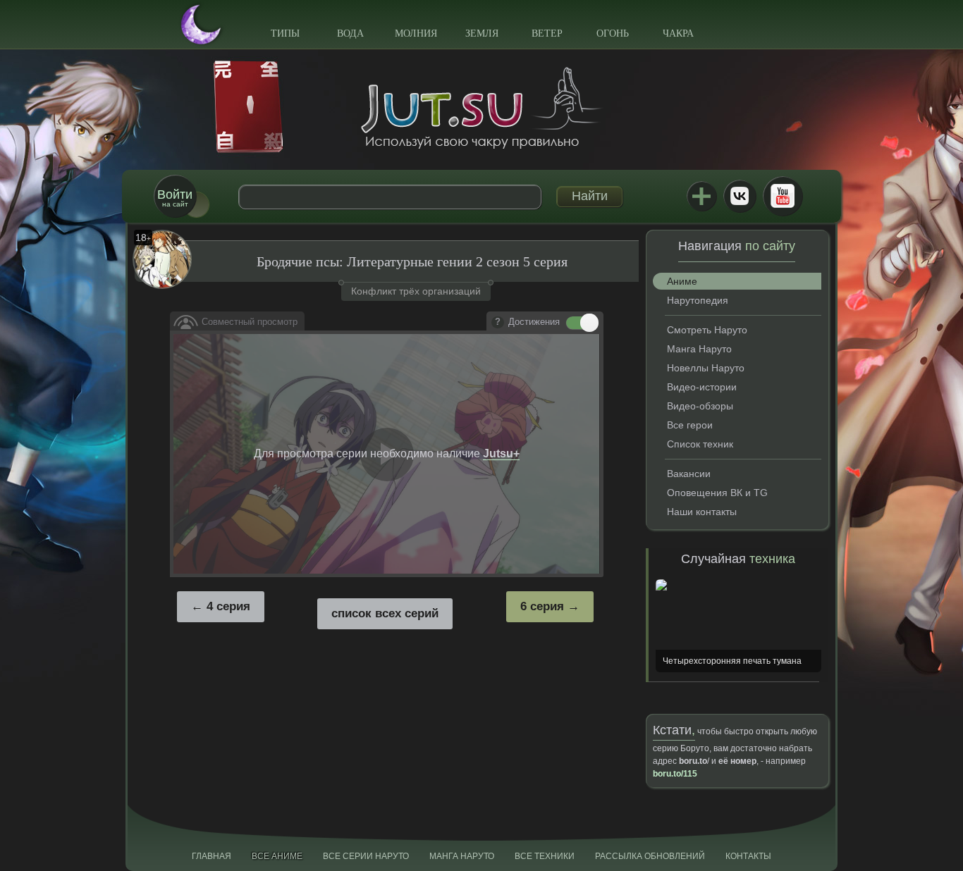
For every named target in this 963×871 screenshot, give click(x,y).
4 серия (228, 606)
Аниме (682, 281)
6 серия (542, 606)
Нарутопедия (697, 300)
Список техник (700, 444)
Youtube (782, 196)
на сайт (174, 197)
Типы (285, 33)
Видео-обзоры (700, 406)
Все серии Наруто (366, 856)
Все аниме (277, 856)
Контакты (748, 856)
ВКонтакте (739, 196)
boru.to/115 (675, 774)
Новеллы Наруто (705, 367)
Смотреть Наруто (707, 329)
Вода (350, 33)
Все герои (690, 425)
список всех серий (384, 613)
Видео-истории (702, 387)
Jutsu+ (701, 196)
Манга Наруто (699, 348)
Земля (481, 33)
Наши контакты (702, 511)
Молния (416, 33)
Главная (211, 856)
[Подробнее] (497, 322)
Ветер (547, 33)
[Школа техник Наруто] (481, 108)
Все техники (545, 856)
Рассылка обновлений (650, 856)
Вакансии (689, 473)
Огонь (612, 33)
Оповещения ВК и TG (717, 492)
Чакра (678, 33)
